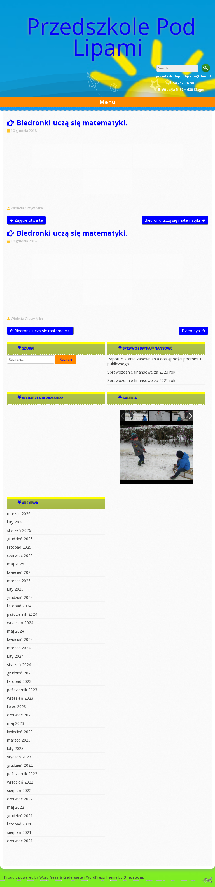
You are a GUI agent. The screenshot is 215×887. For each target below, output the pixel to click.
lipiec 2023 (16, 706)
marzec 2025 (19, 580)
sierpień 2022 (19, 790)
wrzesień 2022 (20, 782)
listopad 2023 (19, 681)
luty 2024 (15, 656)
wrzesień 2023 (20, 698)
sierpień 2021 (19, 832)
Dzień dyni (192, 330)
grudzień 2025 (20, 538)
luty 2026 (15, 522)
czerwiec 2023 (20, 715)
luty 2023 (15, 748)
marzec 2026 (19, 513)
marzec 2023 (19, 740)
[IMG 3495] (136, 415)
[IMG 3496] (183, 416)
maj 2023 (15, 723)
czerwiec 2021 (20, 840)
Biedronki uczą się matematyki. (173, 220)
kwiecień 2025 (20, 572)
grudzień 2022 (20, 765)
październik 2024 (22, 614)
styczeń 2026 (19, 530)
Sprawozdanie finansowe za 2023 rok (141, 372)
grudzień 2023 (20, 673)
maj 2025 (15, 564)
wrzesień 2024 (20, 622)
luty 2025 (15, 589)
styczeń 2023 (19, 756)
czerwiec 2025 (20, 555)
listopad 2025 (19, 547)
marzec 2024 (19, 647)
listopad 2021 (19, 824)
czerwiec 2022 (20, 798)
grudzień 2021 (20, 815)
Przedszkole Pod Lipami (111, 36)
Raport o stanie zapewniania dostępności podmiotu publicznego (154, 361)
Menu (107, 102)
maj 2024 (15, 631)
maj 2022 (15, 807)
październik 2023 (22, 689)
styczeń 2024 (19, 664)
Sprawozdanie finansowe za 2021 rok (141, 380)
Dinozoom (133, 877)
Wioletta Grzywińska (27, 208)
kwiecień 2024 (20, 639)
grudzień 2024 (20, 597)
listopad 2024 (19, 605)
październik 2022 (22, 773)
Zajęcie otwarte (28, 220)
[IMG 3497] (160, 416)
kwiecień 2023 (20, 731)
